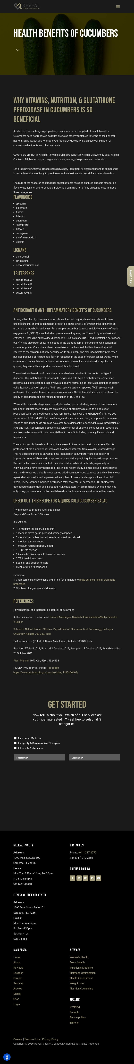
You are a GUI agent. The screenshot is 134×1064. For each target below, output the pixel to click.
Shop (16, 999)
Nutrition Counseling (81, 988)
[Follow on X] (79, 878)
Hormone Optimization (83, 972)
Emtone (74, 1022)
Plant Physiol (21, 660)
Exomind (75, 1007)
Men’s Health (77, 962)
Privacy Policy (50, 1039)
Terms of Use (32, 1039)
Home (16, 957)
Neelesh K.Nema (82, 617)
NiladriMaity (100, 617)
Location (18, 972)
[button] (130, 276)
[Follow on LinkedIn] (92, 878)
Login (16, 1004)
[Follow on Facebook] (72, 878)
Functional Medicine (81, 967)
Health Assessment (81, 978)
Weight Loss (77, 983)
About (16, 962)
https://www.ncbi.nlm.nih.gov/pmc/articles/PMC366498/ (45, 672)
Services (18, 983)
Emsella (74, 1012)
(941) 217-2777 (87, 852)
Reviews (18, 967)
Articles (17, 988)
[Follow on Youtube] (98, 878)
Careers (17, 978)
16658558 (53, 667)
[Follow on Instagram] (85, 878)
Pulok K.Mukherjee (60, 617)
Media (17, 993)
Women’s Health (79, 957)
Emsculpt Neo (78, 1017)
